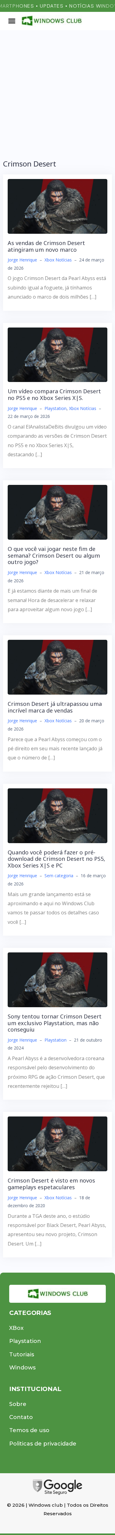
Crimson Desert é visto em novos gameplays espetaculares (51, 1184)
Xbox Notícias (58, 260)
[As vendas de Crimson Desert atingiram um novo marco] (57, 205)
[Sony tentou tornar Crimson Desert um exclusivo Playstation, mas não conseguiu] (57, 979)
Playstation (55, 408)
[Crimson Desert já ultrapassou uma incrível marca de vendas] (57, 667)
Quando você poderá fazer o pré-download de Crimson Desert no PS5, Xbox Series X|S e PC (56, 859)
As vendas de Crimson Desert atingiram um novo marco (46, 246)
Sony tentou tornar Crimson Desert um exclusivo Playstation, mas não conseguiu (55, 1023)
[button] (12, 21)
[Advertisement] (57, 90)
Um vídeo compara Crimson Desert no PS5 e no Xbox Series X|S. (54, 394)
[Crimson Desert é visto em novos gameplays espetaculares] (57, 1143)
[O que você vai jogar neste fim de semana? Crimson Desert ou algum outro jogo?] (57, 512)
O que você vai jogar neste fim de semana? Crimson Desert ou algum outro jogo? (54, 555)
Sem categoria (58, 875)
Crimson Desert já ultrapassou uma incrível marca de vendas (55, 707)
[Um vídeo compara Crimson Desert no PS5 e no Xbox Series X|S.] (57, 354)
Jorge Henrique (22, 260)
